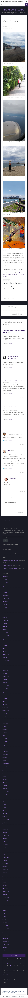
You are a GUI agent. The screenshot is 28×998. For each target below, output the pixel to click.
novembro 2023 (6, 629)
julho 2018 (5, 804)
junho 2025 (5, 592)
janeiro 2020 (5, 751)
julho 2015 (5, 913)
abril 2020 (5, 741)
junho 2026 (5, 579)
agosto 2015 (5, 910)
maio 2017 (5, 847)
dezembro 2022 (6, 660)
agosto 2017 (5, 838)
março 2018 (5, 816)
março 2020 (5, 745)
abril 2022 (5, 673)
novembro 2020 (6, 720)
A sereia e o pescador (7, 553)
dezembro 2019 (6, 754)
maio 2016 (5, 882)
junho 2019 (5, 773)
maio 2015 (5, 919)
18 (10, 968)
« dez (4, 974)
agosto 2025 (5, 586)
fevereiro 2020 (6, 748)
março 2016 (5, 888)
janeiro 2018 (5, 822)
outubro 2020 (5, 723)
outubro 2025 (5, 582)
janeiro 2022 (5, 679)
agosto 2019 (5, 766)
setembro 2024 (6, 598)
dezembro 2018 (6, 788)
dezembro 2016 (6, 863)
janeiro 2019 (5, 785)
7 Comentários (8, 28)
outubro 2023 (5, 632)
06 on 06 (9, 297)
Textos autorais (16, 18)
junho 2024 (5, 607)
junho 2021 (5, 698)
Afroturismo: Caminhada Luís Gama (10, 560)
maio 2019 (5, 776)
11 (10, 965)
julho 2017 (5, 841)
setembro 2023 (6, 635)
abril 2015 (5, 922)
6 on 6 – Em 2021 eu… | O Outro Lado (12, 381)
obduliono (10, 433)
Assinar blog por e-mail (10, 528)
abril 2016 (5, 885)
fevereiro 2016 (6, 891)
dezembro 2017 (6, 826)
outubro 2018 (5, 794)
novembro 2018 (6, 791)
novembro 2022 (6, 663)
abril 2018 (5, 813)
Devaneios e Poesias (14, 10)
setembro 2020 (6, 726)
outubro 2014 (5, 941)
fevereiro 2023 (6, 654)
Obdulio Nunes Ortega (13, 274)
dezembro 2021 (6, 682)
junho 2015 (5, 916)
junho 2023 (5, 645)
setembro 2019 (6, 763)
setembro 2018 (6, 798)
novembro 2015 (6, 900)
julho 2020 (5, 732)
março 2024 (5, 617)
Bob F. (5, 26)
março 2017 (5, 854)
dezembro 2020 (6, 716)
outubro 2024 (5, 595)
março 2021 (5, 707)
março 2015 (5, 925)
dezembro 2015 (6, 897)
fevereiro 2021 (6, 710)
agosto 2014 (5, 947)
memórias (11, 298)
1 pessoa (10, 343)
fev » (7, 974)
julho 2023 (5, 642)
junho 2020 (5, 735)
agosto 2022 (5, 670)
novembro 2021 (6, 685)
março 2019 (5, 782)
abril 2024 (5, 614)
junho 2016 (5, 879)
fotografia (17, 297)
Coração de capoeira (7, 565)
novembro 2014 (6, 938)
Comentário (20, 512)
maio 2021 (5, 701)
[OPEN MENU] (1, 4)
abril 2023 (5, 651)
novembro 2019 (6, 757)
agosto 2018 (5, 801)
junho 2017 (5, 844)
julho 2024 (5, 604)
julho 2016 (5, 875)
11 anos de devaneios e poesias (10, 568)
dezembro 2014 (6, 935)
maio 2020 (5, 738)
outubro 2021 (5, 688)
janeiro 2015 (5, 932)
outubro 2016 (5, 869)
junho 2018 (5, 807)
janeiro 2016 (5, 894)
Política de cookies (11, 992)
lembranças (6, 298)
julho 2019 (5, 769)
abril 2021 (5, 704)
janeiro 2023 (5, 657)
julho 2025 (5, 589)
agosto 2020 (5, 729)
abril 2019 (5, 779)
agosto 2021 (5, 692)
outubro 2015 (5, 904)
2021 (12, 297)
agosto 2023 (5, 639)
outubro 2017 (5, 832)
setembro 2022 (6, 667)
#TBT (5, 297)
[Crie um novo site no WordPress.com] (14, 1)
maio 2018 (5, 810)
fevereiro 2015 (6, 928)
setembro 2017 (6, 835)
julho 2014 (5, 950)
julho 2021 (5, 695)
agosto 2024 (5, 601)
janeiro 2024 (5, 623)
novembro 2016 (6, 866)
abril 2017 (5, 851)
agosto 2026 (5, 576)
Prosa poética (7, 18)
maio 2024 (5, 610)
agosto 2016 (5, 872)
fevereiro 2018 (6, 819)
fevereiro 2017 (6, 857)
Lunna (9, 450)
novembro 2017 (6, 829)
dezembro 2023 (6, 626)
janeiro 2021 (5, 713)
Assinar (5, 540)
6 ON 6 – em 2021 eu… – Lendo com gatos (14, 407)
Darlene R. (12, 478)
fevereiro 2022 (6, 676)
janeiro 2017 (5, 860)
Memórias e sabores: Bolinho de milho (11, 556)
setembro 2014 (6, 944)
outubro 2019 (5, 760)
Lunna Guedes (6, 272)
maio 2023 (5, 648)
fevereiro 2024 (6, 620)
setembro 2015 (6, 907)
